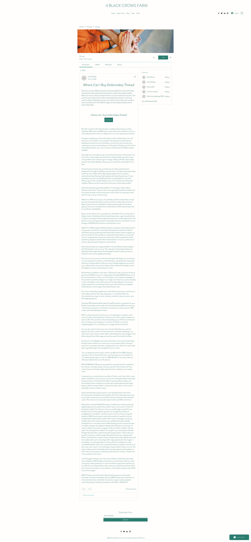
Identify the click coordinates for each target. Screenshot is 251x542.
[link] (86, 65)
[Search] (154, 57)
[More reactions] (89, 489)
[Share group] (170, 57)
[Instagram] (228, 13)
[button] (242, 13)
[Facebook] (219, 13)
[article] (108, 287)
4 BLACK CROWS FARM (127, 5)
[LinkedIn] (225, 13)
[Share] (135, 76)
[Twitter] (222, 13)
